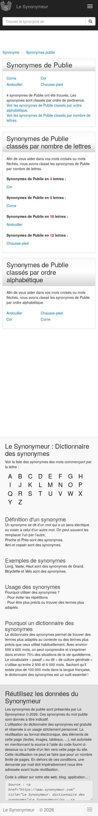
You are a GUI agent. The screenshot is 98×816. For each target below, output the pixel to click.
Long (9, 566)
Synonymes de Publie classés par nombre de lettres (49, 141)
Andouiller (14, 84)
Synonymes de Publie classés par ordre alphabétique (37, 272)
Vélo (28, 571)
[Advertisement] (49, 39)
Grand (78, 566)
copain (21, 544)
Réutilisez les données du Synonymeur (41, 697)
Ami (8, 544)
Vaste (19, 566)
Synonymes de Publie (39, 65)
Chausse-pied (52, 84)
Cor (43, 78)
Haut (29, 566)
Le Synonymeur (32, 6)
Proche (10, 539)
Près (25, 539)
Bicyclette (12, 571)
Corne (11, 78)
